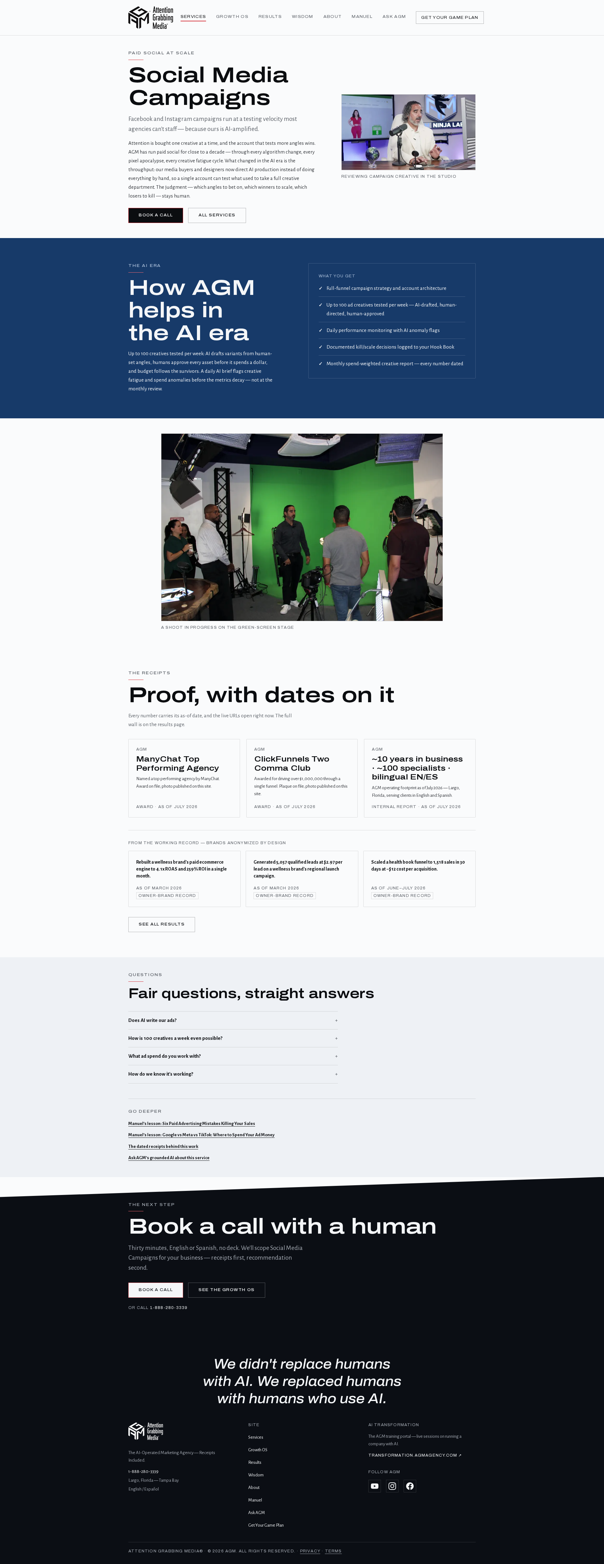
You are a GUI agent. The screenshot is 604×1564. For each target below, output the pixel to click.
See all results (162, 924)
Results (270, 16)
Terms (333, 1551)
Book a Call (156, 215)
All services (217, 215)
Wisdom (302, 16)
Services (193, 16)
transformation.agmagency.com (415, 1455)
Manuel (362, 16)
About (332, 16)
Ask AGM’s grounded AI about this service (169, 1157)
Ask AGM (394, 16)
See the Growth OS (227, 1290)
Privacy (310, 1551)
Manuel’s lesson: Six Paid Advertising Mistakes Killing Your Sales (191, 1123)
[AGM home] (150, 17)
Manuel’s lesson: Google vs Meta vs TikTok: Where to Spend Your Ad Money (201, 1134)
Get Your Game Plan (449, 17)
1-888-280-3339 (169, 1308)
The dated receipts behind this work (163, 1146)
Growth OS (232, 16)
